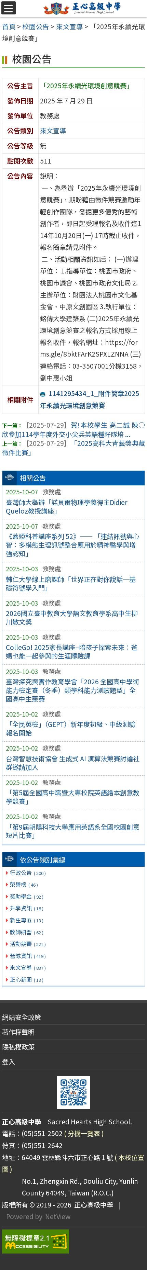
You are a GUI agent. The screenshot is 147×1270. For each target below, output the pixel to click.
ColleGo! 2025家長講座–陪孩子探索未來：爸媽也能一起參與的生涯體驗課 (71, 651)
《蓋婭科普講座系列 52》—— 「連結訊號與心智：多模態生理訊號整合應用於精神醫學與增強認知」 (72, 544)
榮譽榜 (24, 884)
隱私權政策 (18, 1047)
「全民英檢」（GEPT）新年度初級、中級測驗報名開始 (70, 728)
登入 (8, 1061)
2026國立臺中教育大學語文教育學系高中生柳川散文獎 (72, 617)
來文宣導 (27, 967)
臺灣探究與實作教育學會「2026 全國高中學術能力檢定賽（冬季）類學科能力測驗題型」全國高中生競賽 (72, 690)
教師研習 (26, 932)
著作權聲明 (18, 1032)
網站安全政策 (21, 1017)
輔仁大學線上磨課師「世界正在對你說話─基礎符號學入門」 (71, 583)
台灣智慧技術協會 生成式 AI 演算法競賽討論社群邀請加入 (72, 763)
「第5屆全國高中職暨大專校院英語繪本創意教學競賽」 (72, 797)
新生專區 (26, 920)
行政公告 (27, 872)
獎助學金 (26, 896)
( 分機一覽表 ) (84, 1133)
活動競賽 (27, 944)
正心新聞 (26, 979)
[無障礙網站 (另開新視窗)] (73, 1241)
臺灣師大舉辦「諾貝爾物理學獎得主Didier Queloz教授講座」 (67, 506)
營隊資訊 (27, 956)
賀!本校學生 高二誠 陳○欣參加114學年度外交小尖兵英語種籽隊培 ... (73, 429)
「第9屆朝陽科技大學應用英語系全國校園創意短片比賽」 (72, 831)
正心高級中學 (92, 1205)
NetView (57, 1216)
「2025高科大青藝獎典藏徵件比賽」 (73, 447)
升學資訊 (26, 908)
